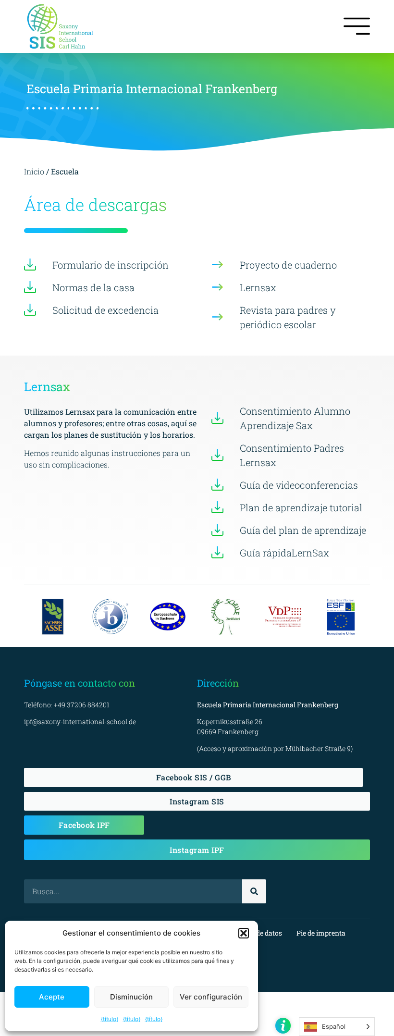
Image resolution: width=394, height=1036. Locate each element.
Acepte (51, 996)
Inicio (35, 171)
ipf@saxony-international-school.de (80, 721)
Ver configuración (211, 996)
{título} (109, 1019)
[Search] (254, 891)
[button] (243, 933)
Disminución (131, 996)
